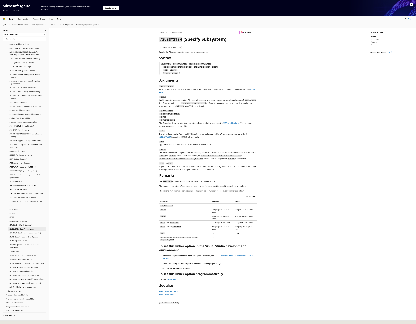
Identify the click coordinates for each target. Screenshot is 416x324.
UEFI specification (230, 123)
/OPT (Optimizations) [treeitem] (17, 151)
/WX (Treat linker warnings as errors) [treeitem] (23, 287)
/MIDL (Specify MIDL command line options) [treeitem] (25, 114)
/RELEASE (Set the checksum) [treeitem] (20, 189)
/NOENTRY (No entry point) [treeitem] (19, 130)
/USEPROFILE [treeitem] (14, 251)
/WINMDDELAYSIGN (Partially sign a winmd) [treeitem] (25, 283)
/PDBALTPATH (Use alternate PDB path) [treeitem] (23, 167)
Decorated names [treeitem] (14, 291)
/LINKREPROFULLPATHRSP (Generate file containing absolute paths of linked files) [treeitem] (24, 53)
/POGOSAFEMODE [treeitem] (16, 181)
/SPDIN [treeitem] (12, 213)
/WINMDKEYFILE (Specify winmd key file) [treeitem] (24, 275)
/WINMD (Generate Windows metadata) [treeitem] (24, 267)
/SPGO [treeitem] (12, 217)
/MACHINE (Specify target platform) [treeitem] (22, 71)
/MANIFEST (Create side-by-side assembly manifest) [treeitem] (25, 75)
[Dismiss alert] (411, 4)
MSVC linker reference (168, 291)
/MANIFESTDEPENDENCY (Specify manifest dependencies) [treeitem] (25, 82)
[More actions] (255, 32)
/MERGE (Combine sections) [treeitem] (19, 110)
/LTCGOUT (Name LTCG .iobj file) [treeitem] (21, 66)
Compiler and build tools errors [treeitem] (17, 307)
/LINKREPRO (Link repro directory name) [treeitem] (24, 48)
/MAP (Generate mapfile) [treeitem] (18, 102)
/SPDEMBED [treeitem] (14, 209)
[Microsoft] (4, 19)
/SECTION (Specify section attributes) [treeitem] (23, 197)
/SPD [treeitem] (11, 205)
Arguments (375, 39)
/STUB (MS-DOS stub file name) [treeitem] (21, 225)
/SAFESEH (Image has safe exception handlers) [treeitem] (26, 193)
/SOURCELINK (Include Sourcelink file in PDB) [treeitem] (26, 201)
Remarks (374, 42)
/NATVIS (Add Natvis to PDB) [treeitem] (20, 118)
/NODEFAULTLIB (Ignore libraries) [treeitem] (22, 126)
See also (374, 45)
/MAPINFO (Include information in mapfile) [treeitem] (25, 106)
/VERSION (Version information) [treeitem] (21, 259)
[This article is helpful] (389, 52)
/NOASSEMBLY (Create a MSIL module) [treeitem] (23, 122)
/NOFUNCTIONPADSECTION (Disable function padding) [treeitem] (26, 135)
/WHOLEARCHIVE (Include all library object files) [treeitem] (27, 263)
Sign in (410, 19)
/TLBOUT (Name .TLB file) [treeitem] (18, 241)
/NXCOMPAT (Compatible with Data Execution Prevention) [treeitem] (26, 145)
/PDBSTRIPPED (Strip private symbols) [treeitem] (23, 171)
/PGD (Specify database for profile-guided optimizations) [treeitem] (25, 176)
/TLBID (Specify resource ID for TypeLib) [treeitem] (24, 237)
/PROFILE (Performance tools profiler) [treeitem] (23, 185)
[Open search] (405, 19)
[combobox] (24, 34)
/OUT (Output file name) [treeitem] (18, 159)
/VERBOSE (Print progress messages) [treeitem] (23, 255)
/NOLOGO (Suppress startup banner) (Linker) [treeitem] (26, 140)
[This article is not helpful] (391, 52)
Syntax (373, 36)
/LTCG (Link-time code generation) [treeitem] (22, 63)
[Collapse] (46, 30)
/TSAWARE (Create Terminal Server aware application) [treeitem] (24, 246)
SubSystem (171, 279)
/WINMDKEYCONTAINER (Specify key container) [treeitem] (27, 279)
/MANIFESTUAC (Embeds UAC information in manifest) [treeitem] (26, 97)
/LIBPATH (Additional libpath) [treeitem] (20, 44)
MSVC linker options (167, 294)
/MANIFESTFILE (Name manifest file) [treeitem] (23, 88)
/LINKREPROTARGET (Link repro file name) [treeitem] (25, 59)
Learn (162, 32)
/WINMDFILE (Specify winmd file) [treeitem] (21, 271)
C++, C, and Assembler (174, 32)
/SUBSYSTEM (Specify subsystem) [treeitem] (22, 229)
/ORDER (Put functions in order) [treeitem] (21, 155)
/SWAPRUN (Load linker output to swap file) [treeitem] (25, 233)
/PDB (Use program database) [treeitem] (20, 163)
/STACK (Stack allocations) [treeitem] (19, 221)
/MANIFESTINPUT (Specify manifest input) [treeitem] (25, 92)
